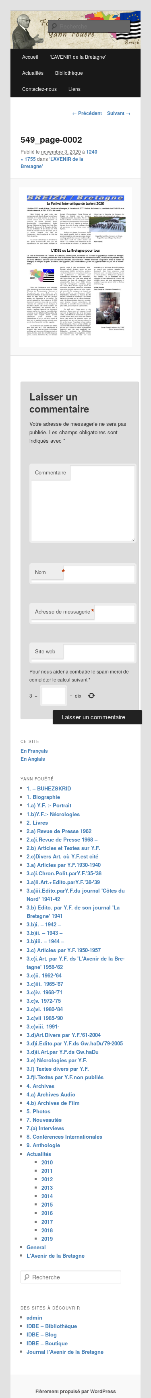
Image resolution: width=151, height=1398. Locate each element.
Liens (74, 88)
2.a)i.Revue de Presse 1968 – (62, 839)
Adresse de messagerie (64, 611)
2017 (47, 1222)
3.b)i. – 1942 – (44, 924)
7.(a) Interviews (45, 1128)
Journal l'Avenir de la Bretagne (65, 1351)
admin (34, 1317)
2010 (47, 1162)
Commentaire (50, 472)
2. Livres (37, 822)
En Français (34, 750)
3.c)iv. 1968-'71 (44, 992)
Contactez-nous (39, 88)
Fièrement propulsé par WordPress (75, 1391)
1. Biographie (43, 797)
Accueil (30, 56)
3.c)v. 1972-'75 (44, 1000)
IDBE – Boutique (47, 1343)
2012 (47, 1179)
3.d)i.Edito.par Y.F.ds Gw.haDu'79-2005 (75, 1043)
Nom (49, 572)
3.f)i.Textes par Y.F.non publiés (65, 1077)
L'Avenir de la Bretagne (56, 1255)
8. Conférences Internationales (64, 1136)
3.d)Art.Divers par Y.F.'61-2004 (64, 1035)
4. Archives (40, 1086)
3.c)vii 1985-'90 (45, 1018)
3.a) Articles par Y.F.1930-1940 (64, 864)
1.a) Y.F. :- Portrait (49, 805)
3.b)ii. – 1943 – (44, 932)
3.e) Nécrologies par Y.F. (57, 1060)
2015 (47, 1204)
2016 (47, 1213)
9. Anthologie (43, 1145)
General (36, 1247)
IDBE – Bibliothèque (52, 1326)
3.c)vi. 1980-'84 (45, 1009)
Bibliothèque (69, 72)
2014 (47, 1196)
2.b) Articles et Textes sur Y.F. (63, 848)
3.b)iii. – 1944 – (45, 941)
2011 (47, 1170)
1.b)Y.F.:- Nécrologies (53, 814)
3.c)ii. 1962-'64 (44, 975)
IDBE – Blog (42, 1334)
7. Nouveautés (44, 1119)
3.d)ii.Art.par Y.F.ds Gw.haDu (63, 1051)
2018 (47, 1230)
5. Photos (38, 1111)
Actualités (32, 72)
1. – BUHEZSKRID (49, 788)
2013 (47, 1187)
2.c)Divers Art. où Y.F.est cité (62, 856)
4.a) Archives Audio (51, 1094)
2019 (47, 1238)
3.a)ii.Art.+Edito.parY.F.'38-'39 (63, 882)
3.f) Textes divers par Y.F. (58, 1068)
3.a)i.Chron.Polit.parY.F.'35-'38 (64, 873)
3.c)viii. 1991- (43, 1026)
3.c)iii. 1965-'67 (45, 983)
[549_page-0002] (75, 267)
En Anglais (33, 758)
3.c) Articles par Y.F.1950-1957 (64, 950)
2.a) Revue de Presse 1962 (59, 831)
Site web (45, 651)
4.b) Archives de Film (53, 1102)
